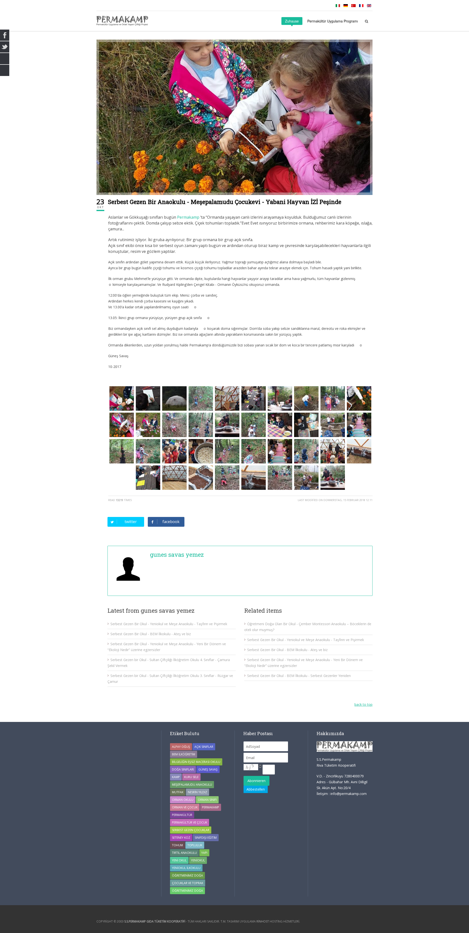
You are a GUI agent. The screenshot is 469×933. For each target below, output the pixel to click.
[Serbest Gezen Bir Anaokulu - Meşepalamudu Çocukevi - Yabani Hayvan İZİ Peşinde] (234, 117)
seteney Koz (181, 838)
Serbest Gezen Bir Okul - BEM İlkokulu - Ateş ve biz (150, 634)
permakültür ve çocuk (189, 822)
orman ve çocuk (185, 807)
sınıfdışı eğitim (206, 838)
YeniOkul (198, 860)
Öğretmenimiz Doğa (187, 875)
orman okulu (182, 800)
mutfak (177, 792)
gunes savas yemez (177, 554)
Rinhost (262, 921)
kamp (176, 777)
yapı (204, 853)
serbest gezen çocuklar (190, 830)
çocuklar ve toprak (187, 883)
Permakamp (188, 217)
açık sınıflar (203, 747)
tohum (177, 845)
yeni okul (179, 860)
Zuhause (292, 21)
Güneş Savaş (208, 769)
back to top (363, 704)
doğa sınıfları (183, 769)
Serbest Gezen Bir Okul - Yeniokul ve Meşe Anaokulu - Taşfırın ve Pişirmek (168, 624)
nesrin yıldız (197, 792)
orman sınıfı (207, 800)
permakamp (210, 807)
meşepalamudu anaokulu (192, 785)
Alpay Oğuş (181, 747)
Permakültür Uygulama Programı (332, 21)
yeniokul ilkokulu (186, 868)
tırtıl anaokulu (184, 853)
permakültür (182, 815)
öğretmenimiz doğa (187, 891)
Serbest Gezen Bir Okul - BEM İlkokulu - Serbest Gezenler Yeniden (299, 675)
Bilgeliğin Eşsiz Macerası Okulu (196, 762)
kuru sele (191, 777)
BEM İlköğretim (183, 754)
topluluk (194, 845)
